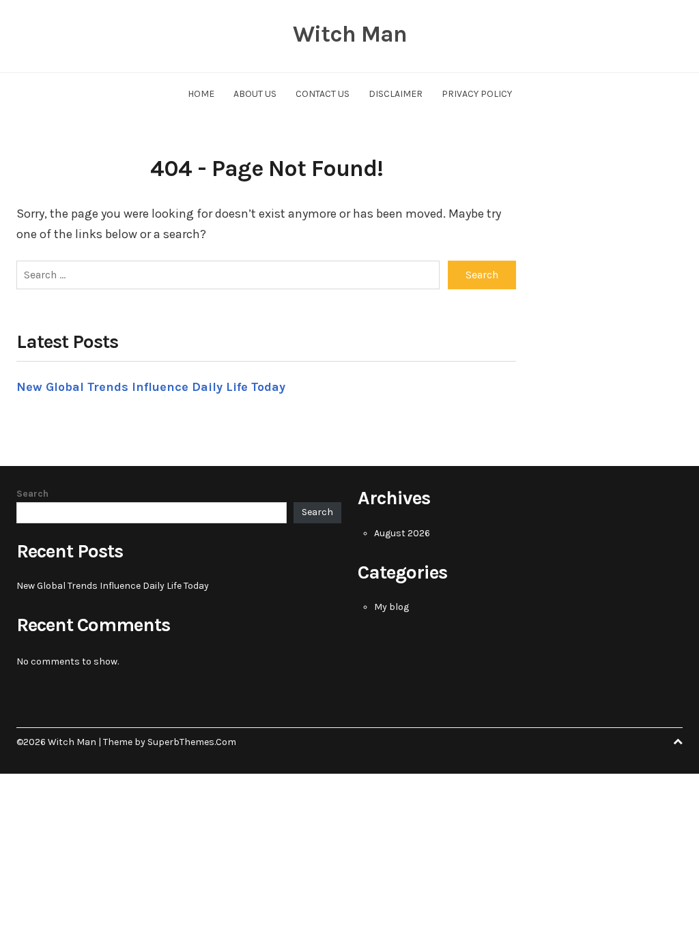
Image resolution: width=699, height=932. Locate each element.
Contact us (323, 94)
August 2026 (402, 533)
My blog (391, 607)
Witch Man (350, 34)
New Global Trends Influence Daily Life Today (150, 386)
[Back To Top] (678, 742)
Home (201, 94)
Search (32, 493)
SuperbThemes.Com (191, 742)
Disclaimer (396, 94)
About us (254, 94)
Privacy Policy (477, 94)
